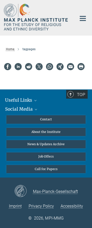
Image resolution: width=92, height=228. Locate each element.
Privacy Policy (41, 206)
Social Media (19, 109)
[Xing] (60, 66)
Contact (46, 119)
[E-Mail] (70, 66)
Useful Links (19, 100)
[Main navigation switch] (83, 18)
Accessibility (72, 206)
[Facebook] (8, 66)
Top (81, 94)
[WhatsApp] (49, 66)
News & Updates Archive (46, 144)
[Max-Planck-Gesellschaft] (23, 191)
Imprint (15, 206)
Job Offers (46, 156)
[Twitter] (39, 66)
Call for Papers (46, 169)
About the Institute (46, 132)
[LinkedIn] (18, 66)
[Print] (81, 66)
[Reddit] (28, 66)
